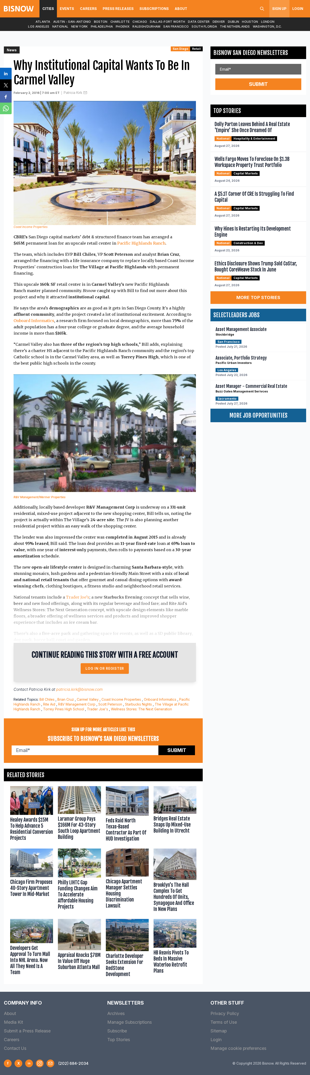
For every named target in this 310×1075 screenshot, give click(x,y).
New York (79, 26)
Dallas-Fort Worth (167, 21)
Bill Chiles (46, 699)
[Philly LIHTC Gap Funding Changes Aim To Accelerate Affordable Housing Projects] (79, 881)
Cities (48, 9)
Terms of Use (223, 1022)
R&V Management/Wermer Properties (39, 497)
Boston (101, 21)
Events (67, 9)
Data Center (198, 21)
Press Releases (118, 9)
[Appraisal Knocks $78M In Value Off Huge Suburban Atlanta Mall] (79, 949)
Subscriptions (154, 9)
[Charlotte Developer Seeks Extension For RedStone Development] (127, 949)
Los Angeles (38, 26)
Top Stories (118, 1039)
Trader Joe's (97, 709)
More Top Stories (258, 297)
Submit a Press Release (27, 1030)
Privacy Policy (224, 1013)
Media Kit (13, 1022)
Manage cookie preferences (238, 1048)
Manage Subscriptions (129, 1022)
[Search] (262, 8)
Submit (176, 750)
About (181, 9)
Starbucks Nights (138, 704)
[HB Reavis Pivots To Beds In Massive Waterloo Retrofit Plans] (175, 949)
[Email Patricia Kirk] (85, 92)
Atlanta (43, 21)
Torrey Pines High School (63, 709)
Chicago (139, 21)
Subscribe (117, 1030)
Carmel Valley (88, 699)
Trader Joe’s (77, 597)
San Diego (180, 49)
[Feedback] (50, 1063)
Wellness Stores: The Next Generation (141, 709)
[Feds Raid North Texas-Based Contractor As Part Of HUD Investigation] (127, 815)
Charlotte (120, 21)
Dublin (233, 21)
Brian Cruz (65, 699)
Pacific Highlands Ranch (141, 243)
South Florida (204, 26)
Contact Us (15, 1048)
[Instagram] (40, 1063)
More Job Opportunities (258, 415)
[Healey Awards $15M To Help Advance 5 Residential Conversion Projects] (31, 815)
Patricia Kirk (73, 92)
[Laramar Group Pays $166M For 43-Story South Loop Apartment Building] (79, 815)
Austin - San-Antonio (72, 21)
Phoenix (123, 26)
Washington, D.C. (267, 26)
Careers (88, 9)
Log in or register (104, 668)
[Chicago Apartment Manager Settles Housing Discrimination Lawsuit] (127, 881)
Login (297, 9)
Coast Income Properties (121, 699)
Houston (250, 21)
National (60, 26)
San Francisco (176, 26)
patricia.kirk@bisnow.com (79, 689)
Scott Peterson (110, 704)
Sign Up (279, 9)
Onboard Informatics (34, 320)
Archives (116, 1013)
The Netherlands (235, 26)
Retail (196, 49)
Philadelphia (102, 26)
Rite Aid (49, 704)
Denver (219, 21)
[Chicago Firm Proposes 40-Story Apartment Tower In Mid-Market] (31, 881)
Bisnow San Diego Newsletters (250, 52)
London (268, 21)
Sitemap (218, 1030)
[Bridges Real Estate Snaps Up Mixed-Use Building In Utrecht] (175, 815)
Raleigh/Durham (146, 26)
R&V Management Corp (76, 704)
